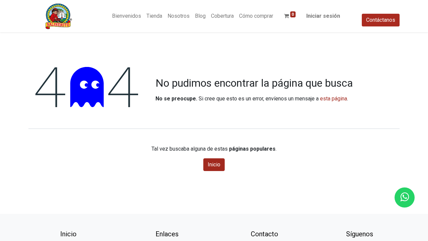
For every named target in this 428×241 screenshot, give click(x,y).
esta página (333, 98)
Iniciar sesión (323, 16)
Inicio (214, 164)
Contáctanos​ (380, 20)
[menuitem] (126, 16)
